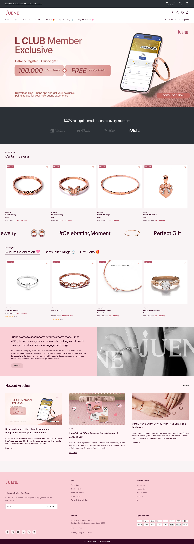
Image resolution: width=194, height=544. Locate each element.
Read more (9, 448)
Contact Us (141, 485)
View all (186, 385)
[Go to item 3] (110, 131)
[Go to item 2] (84, 131)
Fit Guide (140, 496)
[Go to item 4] (136, 131)
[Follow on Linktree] (34, 532)
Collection (26, 20)
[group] (97, 65)
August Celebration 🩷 (86, 20)
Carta (9, 156)
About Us (38, 20)
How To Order (142, 493)
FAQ (138, 500)
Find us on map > (77, 528)
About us (17, 366)
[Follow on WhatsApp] (29, 532)
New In (7, 20)
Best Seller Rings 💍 (66, 20)
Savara (23, 156)
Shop (17, 20)
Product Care (141, 489)
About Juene (75, 485)
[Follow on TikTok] (23, 532)
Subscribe (50, 506)
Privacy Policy (76, 496)
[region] (97, 65)
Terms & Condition (77, 493)
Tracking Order (76, 489)
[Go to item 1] (58, 131)
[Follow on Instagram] (13, 532)
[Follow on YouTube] (18, 532)
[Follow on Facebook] (7, 532)
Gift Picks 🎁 (50, 20)
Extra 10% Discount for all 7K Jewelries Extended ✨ (23, 4)
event (71, 428)
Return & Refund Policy (79, 500)
